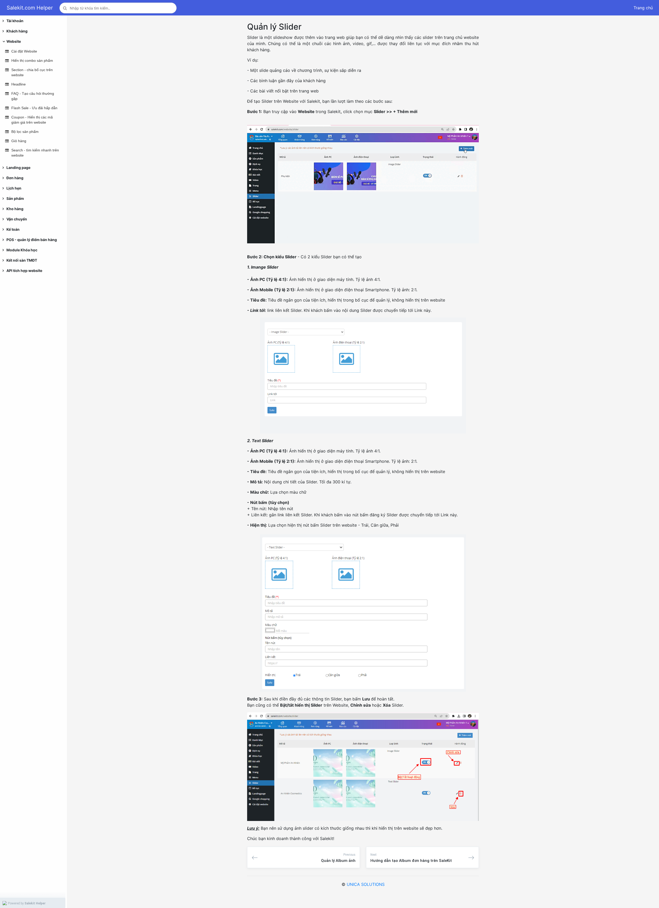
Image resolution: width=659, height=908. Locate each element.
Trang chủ (643, 7)
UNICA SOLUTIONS (366, 884)
